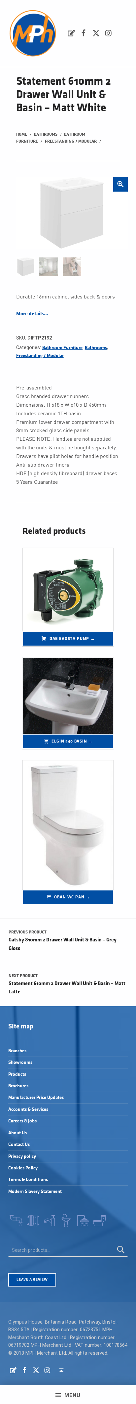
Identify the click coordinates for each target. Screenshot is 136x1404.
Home (21, 134)
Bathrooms (45, 134)
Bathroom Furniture (62, 347)
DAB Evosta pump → (72, 639)
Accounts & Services (28, 1109)
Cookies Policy (23, 1168)
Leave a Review (32, 1279)
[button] (120, 184)
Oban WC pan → (72, 897)
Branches (17, 1051)
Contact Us (19, 1144)
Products (17, 1074)
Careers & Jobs (22, 1121)
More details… (32, 313)
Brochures (18, 1086)
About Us (17, 1133)
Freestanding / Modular (71, 141)
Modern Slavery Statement (35, 1191)
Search (121, 1250)
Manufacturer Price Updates (36, 1097)
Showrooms (20, 1062)
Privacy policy (22, 1156)
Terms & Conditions (28, 1179)
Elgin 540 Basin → (72, 741)
